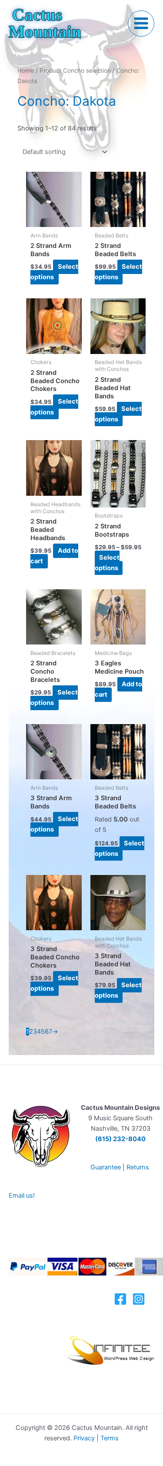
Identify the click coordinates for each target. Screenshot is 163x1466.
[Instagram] (138, 1299)
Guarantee (105, 1167)
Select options (54, 272)
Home (25, 70)
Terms (109, 1438)
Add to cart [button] (54, 556)
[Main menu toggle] (141, 23)
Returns (137, 1167)
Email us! (22, 1195)
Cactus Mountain (45, 23)
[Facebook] (120, 1299)
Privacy (84, 1438)
